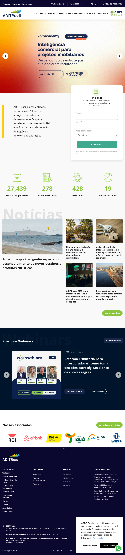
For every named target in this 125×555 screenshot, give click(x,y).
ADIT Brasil (41, 13)
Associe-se (37, 484)
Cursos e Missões (74, 13)
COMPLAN (67, 474)
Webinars (6, 473)
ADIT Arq (66, 485)
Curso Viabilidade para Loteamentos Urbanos (103, 486)
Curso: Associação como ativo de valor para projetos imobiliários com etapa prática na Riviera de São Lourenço (106, 478)
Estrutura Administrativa (39, 479)
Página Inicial (8, 469)
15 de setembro (113, 340)
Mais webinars (98, 391)
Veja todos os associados (109, 425)
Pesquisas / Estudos (7, 496)
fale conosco (57, 4)
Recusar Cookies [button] (90, 545)
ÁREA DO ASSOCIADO (114, 4)
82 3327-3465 (78, 4)
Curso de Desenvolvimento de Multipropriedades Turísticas (106, 492)
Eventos (52, 13)
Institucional (38, 474)
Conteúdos (89, 13)
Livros (5, 501)
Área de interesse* (84, 131)
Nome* (79, 113)
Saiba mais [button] (98, 538)
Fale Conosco (8, 511)
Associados (102, 13)
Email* (79, 122)
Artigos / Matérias (10, 476)
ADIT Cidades (68, 478)
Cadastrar (97, 144)
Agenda (61, 13)
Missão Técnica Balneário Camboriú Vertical (104, 498)
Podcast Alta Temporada (7, 487)
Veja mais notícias (112, 313)
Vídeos (5, 504)
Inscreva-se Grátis (74, 391)
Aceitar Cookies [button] (109, 545)
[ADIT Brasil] (11, 13)
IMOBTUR (67, 481)
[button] (5, 56)
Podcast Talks (8, 491)
